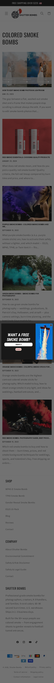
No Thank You (18, 349)
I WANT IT (18, 344)
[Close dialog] (51, 325)
